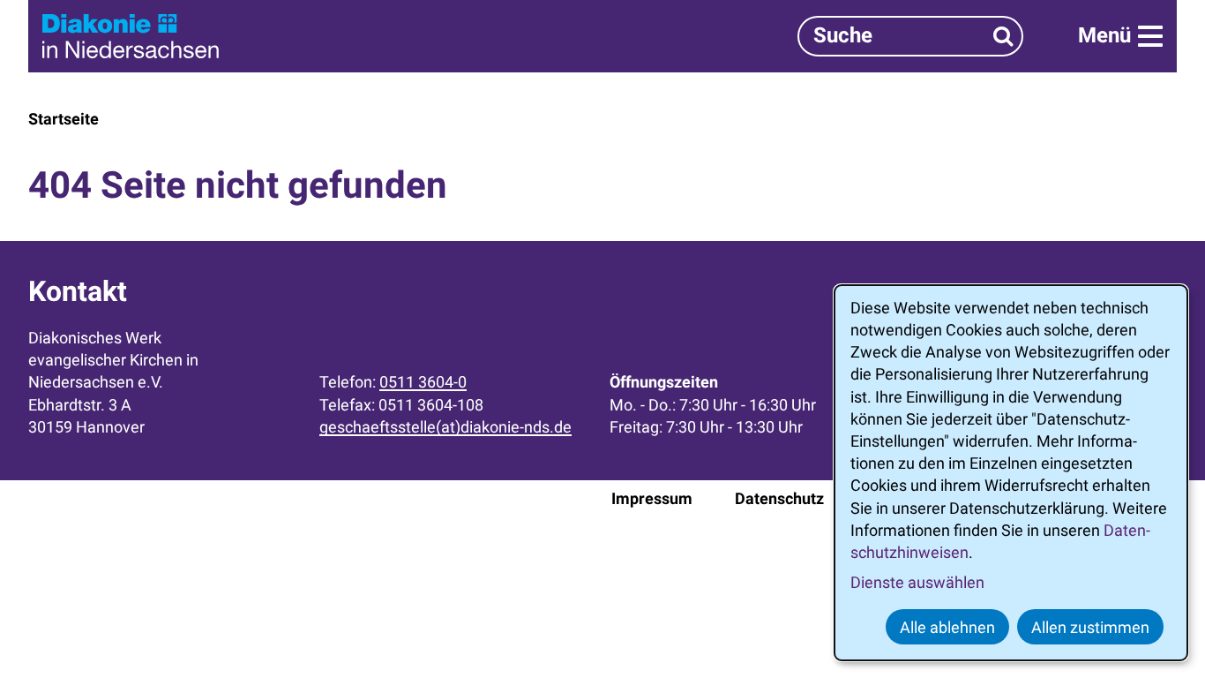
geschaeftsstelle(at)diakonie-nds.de (445, 427)
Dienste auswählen (917, 582)
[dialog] (1011, 472)
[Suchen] (1003, 35)
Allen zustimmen (1090, 627)
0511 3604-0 (423, 382)
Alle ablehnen (947, 627)
